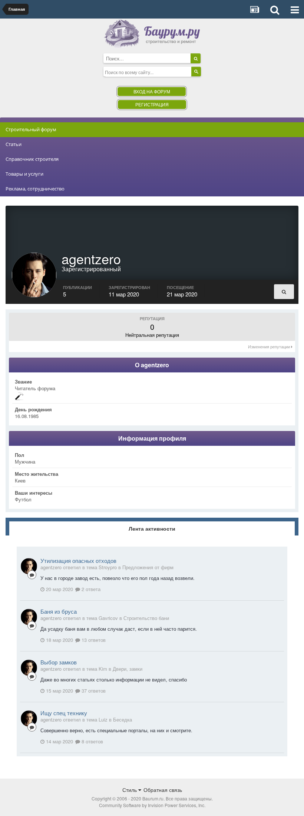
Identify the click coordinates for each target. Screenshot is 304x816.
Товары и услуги (24, 173)
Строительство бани (146, 617)
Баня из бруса (58, 611)
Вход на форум (151, 91)
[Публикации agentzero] (284, 291)
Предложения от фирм (148, 567)
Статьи (14, 144)
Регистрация (152, 104)
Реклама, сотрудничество (35, 188)
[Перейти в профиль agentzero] (29, 566)
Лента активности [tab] (152, 528)
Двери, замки (127, 668)
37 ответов (93, 690)
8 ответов (91, 741)
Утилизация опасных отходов (78, 560)
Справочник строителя (32, 159)
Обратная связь (162, 789)
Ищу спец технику (63, 713)
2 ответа (90, 589)
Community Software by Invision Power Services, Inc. (152, 805)
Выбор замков (58, 662)
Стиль (130, 789)
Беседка (122, 719)
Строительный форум (31, 129)
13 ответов (93, 639)
